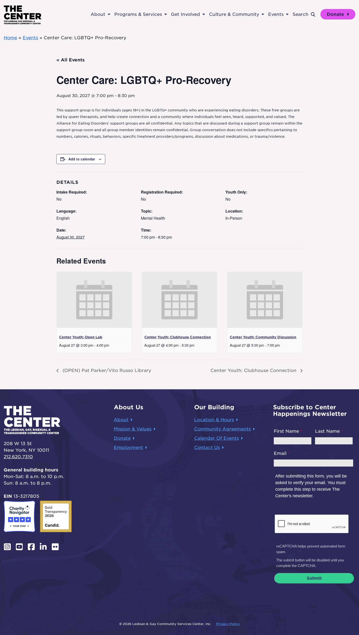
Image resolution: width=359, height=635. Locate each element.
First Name (286, 431)
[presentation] (94, 300)
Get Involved (185, 14)
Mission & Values (132, 428)
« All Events (70, 59)
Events (276, 14)
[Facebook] (31, 547)
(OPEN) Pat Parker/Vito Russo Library (106, 370)
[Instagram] (7, 547)
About (98, 14)
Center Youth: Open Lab (80, 337)
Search (300, 14)
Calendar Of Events (216, 438)
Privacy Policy (228, 624)
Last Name (327, 431)
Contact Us (207, 447)
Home (10, 37)
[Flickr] (55, 547)
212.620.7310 (18, 456)
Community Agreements (222, 428)
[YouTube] (19, 547)
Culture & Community (234, 14)
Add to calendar (81, 158)
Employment (128, 447)
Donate (336, 14)
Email (280, 453)
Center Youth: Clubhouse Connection (177, 337)
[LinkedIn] (43, 547)
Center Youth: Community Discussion (263, 337)
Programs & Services (138, 14)
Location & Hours (214, 419)
